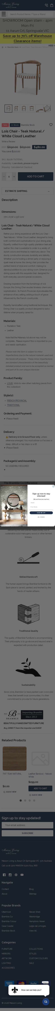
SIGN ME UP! (41, 512)
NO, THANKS (41, 516)
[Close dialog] (53, 486)
